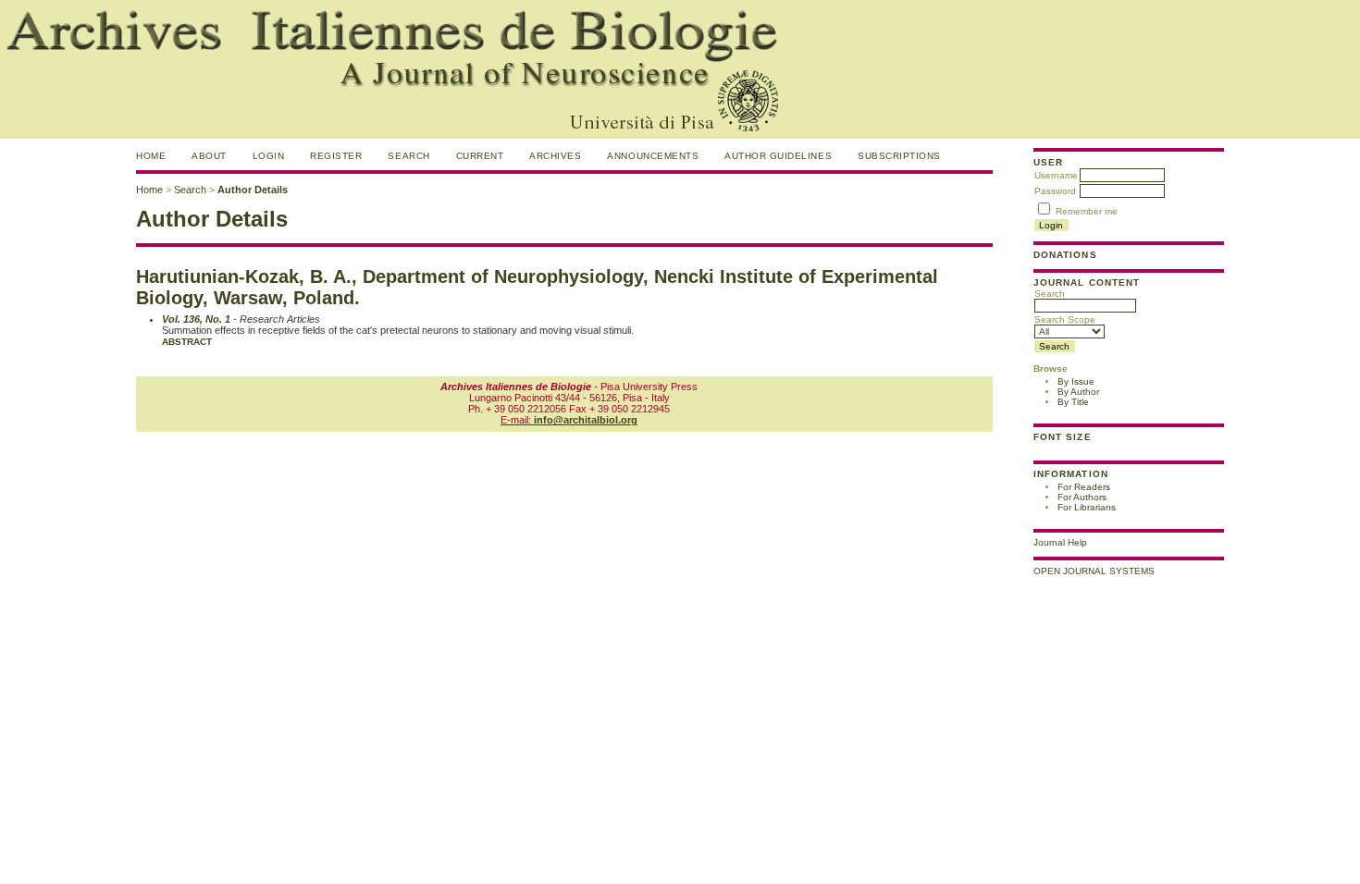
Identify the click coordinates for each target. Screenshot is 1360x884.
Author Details (252, 189)
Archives (555, 156)
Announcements (653, 156)
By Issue (1075, 381)
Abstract (187, 342)
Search (1049, 294)
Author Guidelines (778, 156)
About (209, 156)
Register (336, 156)
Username (1056, 175)
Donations (1064, 255)
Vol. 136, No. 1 (196, 319)
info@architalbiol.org (585, 419)
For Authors (1082, 497)
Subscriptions (899, 156)
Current (480, 156)
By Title (1073, 402)
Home (151, 156)
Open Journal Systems (1094, 571)
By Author (1078, 392)
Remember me (1087, 211)
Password (1055, 191)
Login (269, 156)
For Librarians (1086, 507)
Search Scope (1064, 319)
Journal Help (1060, 542)
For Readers (1083, 487)
